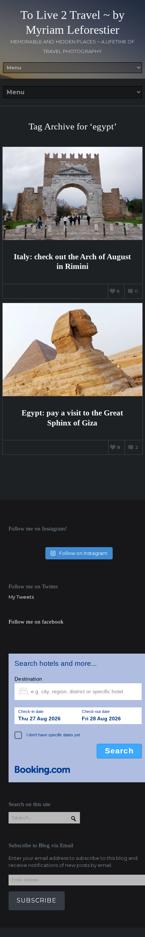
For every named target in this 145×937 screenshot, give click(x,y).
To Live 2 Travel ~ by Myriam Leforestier (72, 22)
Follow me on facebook (36, 621)
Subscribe (37, 900)
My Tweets (21, 597)
